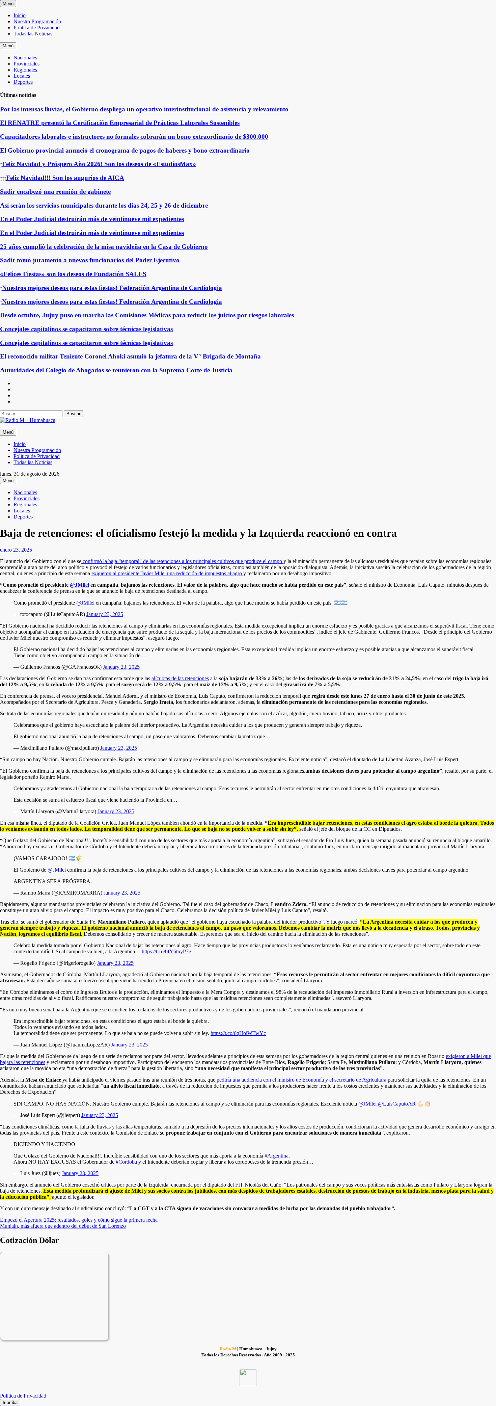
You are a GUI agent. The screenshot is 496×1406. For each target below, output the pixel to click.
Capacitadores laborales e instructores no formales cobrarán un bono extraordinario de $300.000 (134, 136)
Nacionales (25, 57)
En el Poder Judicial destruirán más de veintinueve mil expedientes (92, 218)
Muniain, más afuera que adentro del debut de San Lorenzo (63, 1226)
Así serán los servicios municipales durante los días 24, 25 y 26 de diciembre (104, 205)
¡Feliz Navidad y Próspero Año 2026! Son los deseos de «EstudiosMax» (98, 163)
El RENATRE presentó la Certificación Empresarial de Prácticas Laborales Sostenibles (120, 122)
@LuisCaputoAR (397, 1104)
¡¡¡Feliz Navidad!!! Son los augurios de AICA (62, 177)
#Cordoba (126, 1162)
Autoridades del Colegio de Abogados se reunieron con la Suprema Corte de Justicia (116, 370)
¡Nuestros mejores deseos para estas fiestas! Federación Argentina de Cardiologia (111, 287)
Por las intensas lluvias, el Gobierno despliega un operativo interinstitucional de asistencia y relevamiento (144, 109)
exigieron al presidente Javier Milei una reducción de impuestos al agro (167, 573)
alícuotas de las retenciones (180, 678)
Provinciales (26, 64)
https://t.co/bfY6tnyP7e (166, 951)
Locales (21, 76)
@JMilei (85, 603)
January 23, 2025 (104, 614)
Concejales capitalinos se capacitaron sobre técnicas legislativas (86, 329)
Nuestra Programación (37, 21)
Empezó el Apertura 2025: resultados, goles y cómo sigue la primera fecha (79, 1220)
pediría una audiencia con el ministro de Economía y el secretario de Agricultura (301, 1080)
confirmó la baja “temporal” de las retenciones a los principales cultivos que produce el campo (182, 561)
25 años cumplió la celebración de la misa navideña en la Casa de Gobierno (104, 246)
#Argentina (276, 1156)
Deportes (23, 82)
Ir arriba (10, 1402)
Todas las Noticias (32, 33)
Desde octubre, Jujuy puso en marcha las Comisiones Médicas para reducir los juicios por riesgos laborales (147, 315)
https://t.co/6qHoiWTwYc (238, 1033)
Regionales (25, 70)
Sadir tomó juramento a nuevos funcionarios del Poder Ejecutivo (90, 260)
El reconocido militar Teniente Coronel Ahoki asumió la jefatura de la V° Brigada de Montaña (130, 356)
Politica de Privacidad (36, 27)
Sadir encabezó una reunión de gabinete (55, 191)
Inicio (19, 15)
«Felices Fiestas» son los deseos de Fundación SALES (73, 273)
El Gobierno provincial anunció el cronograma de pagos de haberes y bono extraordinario (125, 150)
